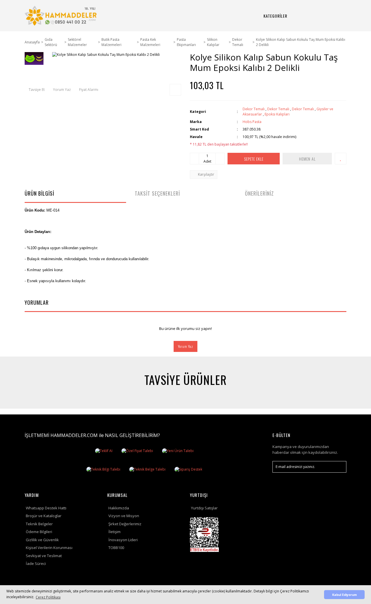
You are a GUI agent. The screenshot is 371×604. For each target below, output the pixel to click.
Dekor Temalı (254, 109)
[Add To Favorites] (340, 158)
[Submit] (339, 467)
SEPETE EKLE (253, 159)
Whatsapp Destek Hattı (46, 508)
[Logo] (62, 15)
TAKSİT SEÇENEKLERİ (157, 193)
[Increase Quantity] (220, 158)
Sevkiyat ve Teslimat (44, 555)
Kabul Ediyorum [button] (344, 594)
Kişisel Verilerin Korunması (49, 547)
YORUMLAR (37, 302)
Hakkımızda (118, 508)
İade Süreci (36, 563)
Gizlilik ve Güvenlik (42, 539)
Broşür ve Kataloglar (43, 515)
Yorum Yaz (185, 346)
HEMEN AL (307, 159)
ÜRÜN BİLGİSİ (39, 193)
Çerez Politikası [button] (48, 597)
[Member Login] (321, 16)
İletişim (114, 531)
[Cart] (335, 16)
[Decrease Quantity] (194, 158)
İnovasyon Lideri (123, 539)
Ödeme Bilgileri (39, 531)
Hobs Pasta (252, 121)
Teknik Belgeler (39, 523)
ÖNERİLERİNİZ (259, 193)
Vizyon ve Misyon (123, 515)
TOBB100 (116, 547)
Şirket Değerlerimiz (124, 523)
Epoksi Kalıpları (277, 114)
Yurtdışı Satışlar (204, 508)
